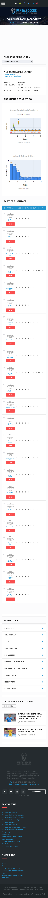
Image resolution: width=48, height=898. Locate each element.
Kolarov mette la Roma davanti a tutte (30, 730)
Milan (8, 408)
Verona (10, 237)
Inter (10, 219)
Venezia (10, 511)
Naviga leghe (7, 832)
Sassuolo (10, 323)
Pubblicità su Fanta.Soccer (12, 875)
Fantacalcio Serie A (9, 812)
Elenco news (9, 706)
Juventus (10, 357)
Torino (10, 476)
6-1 (10, 275)
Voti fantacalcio (8, 839)
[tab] (26, 218)
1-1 (10, 360)
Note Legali (38, 887)
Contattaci (37, 792)
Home (12, 23)
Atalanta (10, 307)
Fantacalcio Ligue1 (9, 822)
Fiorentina (10, 288)
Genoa (10, 221)
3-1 (10, 343)
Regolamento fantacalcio (12, 837)
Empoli (10, 373)
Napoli (10, 425)
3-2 (10, 428)
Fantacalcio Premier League (13, 815)
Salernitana (10, 458)
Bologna (10, 272)
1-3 (10, 241)
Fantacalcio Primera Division (13, 817)
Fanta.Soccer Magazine (11, 868)
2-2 (10, 258)
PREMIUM (5, 878)
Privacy (7, 889)
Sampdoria (9, 254)
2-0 (10, 395)
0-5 (10, 462)
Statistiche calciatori (10, 844)
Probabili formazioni (10, 846)
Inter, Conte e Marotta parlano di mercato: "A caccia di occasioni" (30, 716)
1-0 (10, 480)
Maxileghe (6, 834)
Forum (4, 866)
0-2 (10, 378)
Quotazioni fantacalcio (11, 841)
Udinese (10, 392)
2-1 (10, 514)
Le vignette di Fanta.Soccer (13, 871)
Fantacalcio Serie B (9, 824)
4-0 (10, 224)
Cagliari (10, 442)
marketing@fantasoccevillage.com (26, 784)
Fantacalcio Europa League (12, 829)
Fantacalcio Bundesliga (11, 820)
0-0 (10, 497)
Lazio (8, 340)
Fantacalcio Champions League (14, 827)
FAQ (3, 873)
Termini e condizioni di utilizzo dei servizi (27, 889)
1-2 (10, 327)
